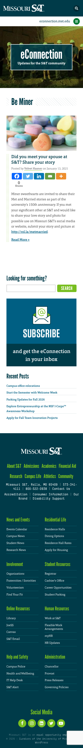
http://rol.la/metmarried (29, 232)
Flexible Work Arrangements (54, 627)
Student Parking (55, 594)
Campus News (15, 536)
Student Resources (57, 564)
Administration (55, 657)
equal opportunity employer (55, 735)
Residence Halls (55, 529)
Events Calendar (16, 529)
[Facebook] (17, 176)
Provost (49, 673)
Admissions (31, 466)
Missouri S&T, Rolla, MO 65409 (31, 485)
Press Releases (54, 680)
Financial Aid (67, 466)
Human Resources (57, 608)
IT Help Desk (14, 680)
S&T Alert (12, 687)
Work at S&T (53, 618)
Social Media (42, 712)
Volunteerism (15, 587)
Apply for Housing (56, 550)
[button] (76, 8)
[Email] (50, 176)
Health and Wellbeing (20, 673)
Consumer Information (50, 494)
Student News (15, 543)
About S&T (14, 466)
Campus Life (33, 476)
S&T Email (13, 639)
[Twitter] (28, 176)
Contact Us (61, 489)
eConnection (41, 54)
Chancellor (52, 666)
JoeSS (10, 625)
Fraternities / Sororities (21, 580)
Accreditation (15, 494)
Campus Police (15, 666)
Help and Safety (17, 657)
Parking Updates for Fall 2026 (25, 399)
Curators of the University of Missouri (46, 739)
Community (65, 476)
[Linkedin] (39, 176)
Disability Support (49, 499)
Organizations (15, 574)
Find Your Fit (14, 594)
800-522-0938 (36, 489)
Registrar (50, 574)
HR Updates (52, 643)
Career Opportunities (58, 587)
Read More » (20, 240)
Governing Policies (56, 687)
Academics (49, 466)
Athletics (50, 476)
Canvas (11, 632)
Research (16, 476)
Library (11, 618)
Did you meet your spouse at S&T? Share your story (39, 159)
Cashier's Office (54, 580)
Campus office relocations (23, 386)
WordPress (41, 742)
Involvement (14, 564)
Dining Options (54, 536)
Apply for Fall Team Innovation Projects (32, 418)
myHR (49, 636)
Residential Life (55, 520)
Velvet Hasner (33, 168)
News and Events (18, 520)
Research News (16, 550)
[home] (32, 8)
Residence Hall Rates (58, 543)
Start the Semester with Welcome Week (31, 392)
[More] (61, 176)
